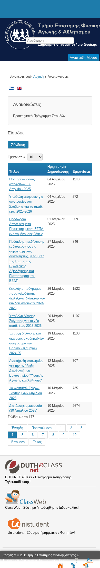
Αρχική (38, 76)
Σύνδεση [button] (18, 145)
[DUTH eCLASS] (33, 472)
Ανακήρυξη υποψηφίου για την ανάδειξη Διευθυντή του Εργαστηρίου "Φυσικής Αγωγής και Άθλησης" (26, 370)
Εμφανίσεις (82, 171)
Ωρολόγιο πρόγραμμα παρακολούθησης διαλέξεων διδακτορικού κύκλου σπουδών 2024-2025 (27, 298)
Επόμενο (18, 442)
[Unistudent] (28, 528)
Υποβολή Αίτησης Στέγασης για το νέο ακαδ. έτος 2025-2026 (25, 321)
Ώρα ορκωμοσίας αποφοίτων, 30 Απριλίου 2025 (22, 184)
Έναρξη (17, 428)
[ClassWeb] (25, 503)
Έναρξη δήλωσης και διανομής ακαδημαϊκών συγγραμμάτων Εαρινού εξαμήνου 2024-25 (26, 343)
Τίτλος (14, 171)
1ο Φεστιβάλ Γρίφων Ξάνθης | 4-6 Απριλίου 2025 (25, 393)
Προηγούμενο (42, 428)
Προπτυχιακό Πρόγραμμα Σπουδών (39, 116)
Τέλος (37, 442)
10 (74, 435)
